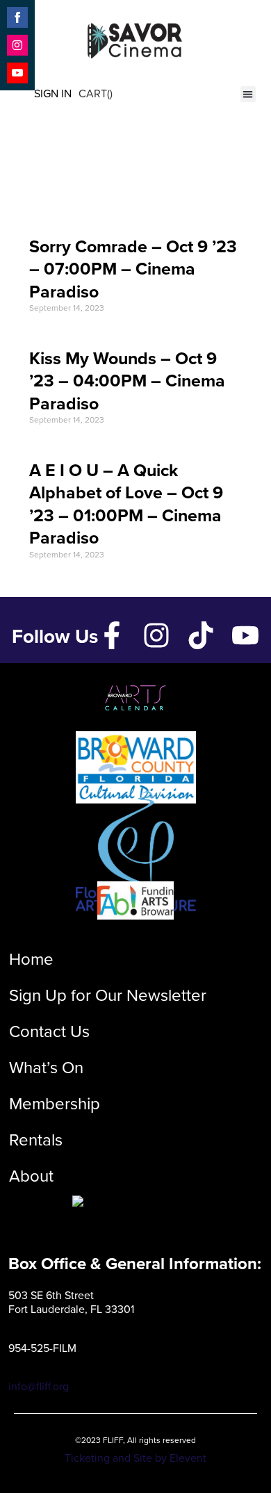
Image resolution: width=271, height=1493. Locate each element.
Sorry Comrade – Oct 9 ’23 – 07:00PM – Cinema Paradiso (133, 269)
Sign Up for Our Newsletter (107, 995)
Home (31, 959)
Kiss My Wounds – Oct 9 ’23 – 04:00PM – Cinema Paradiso (127, 380)
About (31, 1176)
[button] (248, 94)
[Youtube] (245, 635)
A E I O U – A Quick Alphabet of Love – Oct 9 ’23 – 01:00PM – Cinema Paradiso (126, 504)
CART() (96, 93)
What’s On (46, 1067)
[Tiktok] (201, 635)
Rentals (36, 1139)
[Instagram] (156, 635)
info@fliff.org (38, 1386)
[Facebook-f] (112, 635)
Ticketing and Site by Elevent (135, 1458)
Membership (54, 1103)
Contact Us (49, 1031)
